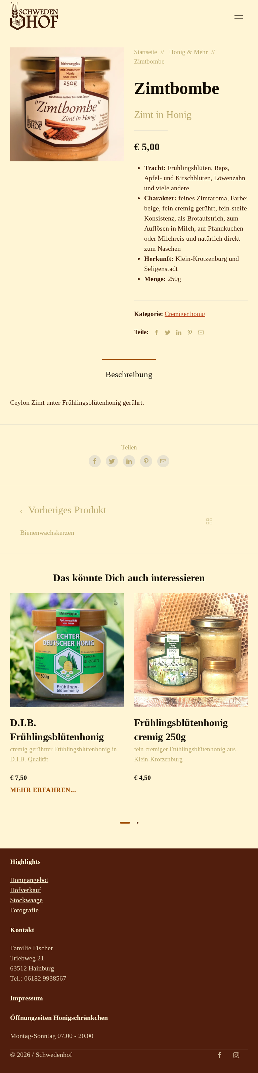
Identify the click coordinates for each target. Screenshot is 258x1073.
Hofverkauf (25, 889)
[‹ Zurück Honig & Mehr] (209, 520)
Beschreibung (129, 374)
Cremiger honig (185, 313)
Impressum (26, 998)
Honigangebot (29, 879)
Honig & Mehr (188, 51)
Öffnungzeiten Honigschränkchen (59, 1017)
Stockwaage (26, 900)
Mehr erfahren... (43, 790)
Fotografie (24, 910)
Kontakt (22, 929)
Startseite (145, 51)
